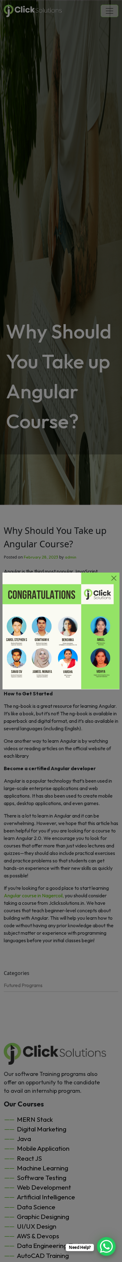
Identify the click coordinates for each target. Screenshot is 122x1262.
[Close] (114, 578)
